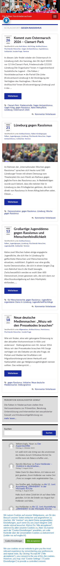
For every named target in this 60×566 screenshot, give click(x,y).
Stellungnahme (24, 385)
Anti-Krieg (31, 46)
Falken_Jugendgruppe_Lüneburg (16, 136)
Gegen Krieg (9, 108)
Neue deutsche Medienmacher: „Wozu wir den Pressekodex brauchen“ (33, 321)
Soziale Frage (17, 51)
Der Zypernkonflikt (28, 445)
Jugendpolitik (9, 246)
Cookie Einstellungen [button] (13, 541)
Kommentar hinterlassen (45, 114)
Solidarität (8, 51)
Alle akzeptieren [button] (33, 541)
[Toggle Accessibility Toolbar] (6, 20)
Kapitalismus (43, 49)
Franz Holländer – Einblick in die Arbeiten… (34, 465)
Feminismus (45, 329)
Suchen (8, 429)
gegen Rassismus (23, 108)
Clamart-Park (13, 105)
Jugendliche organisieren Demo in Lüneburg (27, 301)
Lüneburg (8, 110)
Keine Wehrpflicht (38, 108)
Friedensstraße (26, 105)
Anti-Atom (23, 46)
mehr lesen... (10, 418)
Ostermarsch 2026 (21, 110)
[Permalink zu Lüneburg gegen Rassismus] (30, 152)
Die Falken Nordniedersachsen (17, 16)
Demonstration (14, 211)
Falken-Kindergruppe (38, 134)
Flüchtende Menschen (12, 49)
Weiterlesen (13, 96)
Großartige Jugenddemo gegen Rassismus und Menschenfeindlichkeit (31, 232)
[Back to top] (53, 559)
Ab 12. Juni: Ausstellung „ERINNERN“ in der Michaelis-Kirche (36, 486)
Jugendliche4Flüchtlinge (42, 302)
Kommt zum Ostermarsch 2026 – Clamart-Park (32, 40)
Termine (26, 51)
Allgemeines (23, 329)
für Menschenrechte (16, 300)
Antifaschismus (41, 46)
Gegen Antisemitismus (30, 49)
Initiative (27, 383)
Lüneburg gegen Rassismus (33, 125)
